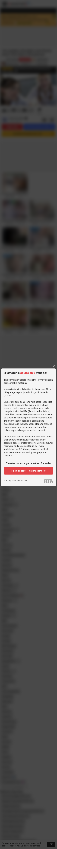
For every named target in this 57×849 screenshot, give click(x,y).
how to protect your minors (15, 480)
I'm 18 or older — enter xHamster (28, 470)
